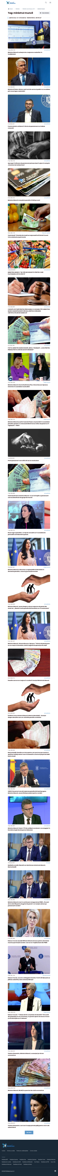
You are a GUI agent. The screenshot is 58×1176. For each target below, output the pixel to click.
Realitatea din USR (17, 1162)
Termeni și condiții (11, 1150)
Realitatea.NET (5, 1159)
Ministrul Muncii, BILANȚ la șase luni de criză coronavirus (26, 1090)
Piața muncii (47, 382)
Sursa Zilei (53, 1162)
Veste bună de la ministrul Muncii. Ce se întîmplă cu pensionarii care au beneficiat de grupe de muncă (28, 496)
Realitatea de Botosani (6, 1164)
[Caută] (45, 3)
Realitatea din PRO (45, 1162)
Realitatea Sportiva (14, 1159)
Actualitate (47, 50)
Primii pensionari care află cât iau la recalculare (23, 460)
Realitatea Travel (41, 1159)
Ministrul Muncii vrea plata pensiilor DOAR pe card (24, 200)
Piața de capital (46, 233)
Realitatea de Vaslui (17, 1164)
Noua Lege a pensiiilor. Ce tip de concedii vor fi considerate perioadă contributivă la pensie (27, 533)
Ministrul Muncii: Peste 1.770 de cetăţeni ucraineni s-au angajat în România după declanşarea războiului (29, 829)
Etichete (18, 9)
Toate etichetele (45, 13)
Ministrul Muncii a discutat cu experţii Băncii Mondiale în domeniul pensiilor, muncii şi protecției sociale (26, 570)
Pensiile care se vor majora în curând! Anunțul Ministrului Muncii (28, 680)
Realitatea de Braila (28, 1164)
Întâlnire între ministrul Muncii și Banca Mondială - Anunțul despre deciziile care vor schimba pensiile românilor (27, 716)
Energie (48, 862)
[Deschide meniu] (50, 3)
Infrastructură (46, 975)
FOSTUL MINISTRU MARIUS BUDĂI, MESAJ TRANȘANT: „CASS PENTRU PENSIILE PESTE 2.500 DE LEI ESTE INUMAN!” (29, 349)
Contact (3, 1150)
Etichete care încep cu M (28, 9)
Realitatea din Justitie (6, 1162)
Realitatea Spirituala (32, 1159)
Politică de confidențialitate (22, 1150)
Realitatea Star (23, 1159)
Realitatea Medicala (51, 1159)
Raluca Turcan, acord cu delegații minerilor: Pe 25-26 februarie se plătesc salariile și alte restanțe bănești (29, 978)
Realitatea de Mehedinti (27, 1162)
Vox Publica (36, 1162)
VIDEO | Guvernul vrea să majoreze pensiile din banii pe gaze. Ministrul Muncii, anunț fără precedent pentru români (27, 792)
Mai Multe (29, 1132)
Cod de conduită (33, 1150)
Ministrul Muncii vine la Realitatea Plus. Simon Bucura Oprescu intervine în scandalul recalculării (28, 386)
